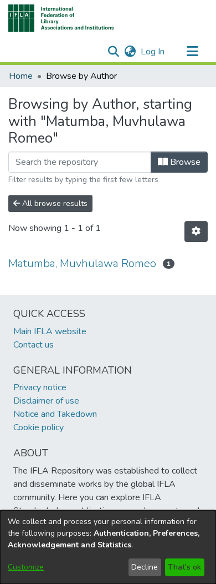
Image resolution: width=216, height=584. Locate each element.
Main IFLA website (49, 331)
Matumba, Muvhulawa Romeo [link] (82, 263)
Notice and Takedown (55, 414)
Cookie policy (38, 427)
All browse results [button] (54, 203)
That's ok (184, 567)
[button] (61, 18)
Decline (144, 567)
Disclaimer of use (46, 401)
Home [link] (21, 76)
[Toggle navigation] (192, 51)
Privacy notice (39, 387)
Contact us (33, 345)
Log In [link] (153, 52)
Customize (26, 567)
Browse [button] (184, 162)
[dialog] (108, 547)
